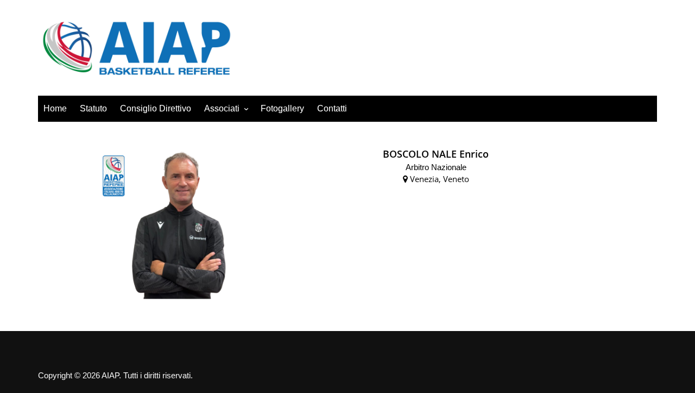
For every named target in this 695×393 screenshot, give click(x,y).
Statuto (93, 108)
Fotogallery (282, 108)
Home (55, 108)
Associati (221, 108)
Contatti (332, 108)
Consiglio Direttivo (155, 108)
